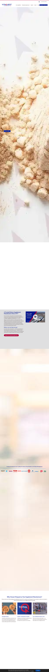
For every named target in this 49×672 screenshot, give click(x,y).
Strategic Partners (5, 616)
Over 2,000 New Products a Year (39, 616)
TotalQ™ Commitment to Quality (23, 616)
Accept (38, 670)
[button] (39, 1)
